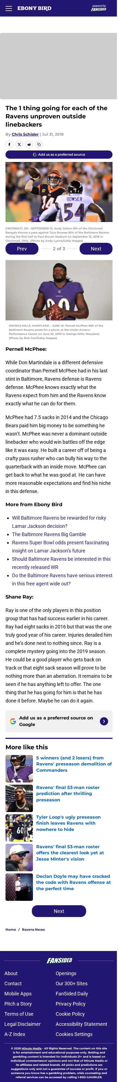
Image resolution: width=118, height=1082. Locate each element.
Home (10, 929)
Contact (13, 983)
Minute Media (31, 1048)
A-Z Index (14, 1034)
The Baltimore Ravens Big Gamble (49, 534)
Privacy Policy (71, 1004)
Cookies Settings (74, 1034)
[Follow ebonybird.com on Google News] (104, 721)
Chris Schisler (25, 134)
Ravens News (33, 929)
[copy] (39, 144)
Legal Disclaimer (22, 1024)
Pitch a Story (18, 1004)
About (11, 973)
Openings (66, 973)
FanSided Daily (72, 993)
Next (96, 249)
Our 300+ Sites (72, 983)
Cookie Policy (70, 1014)
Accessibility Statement (81, 1024)
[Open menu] (8, 8)
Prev (22, 249)
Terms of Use (18, 1014)
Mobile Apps (18, 993)
